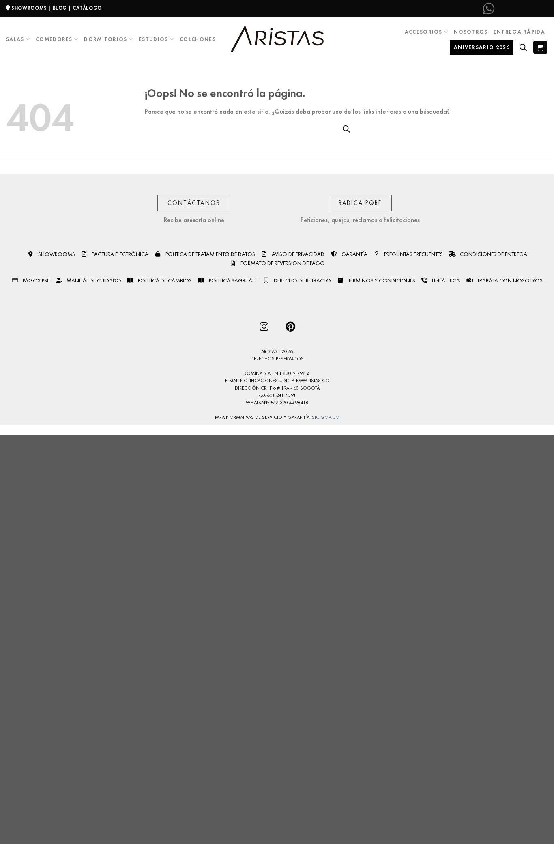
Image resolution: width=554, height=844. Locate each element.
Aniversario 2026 (481, 47)
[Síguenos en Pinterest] (528, 8)
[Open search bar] (523, 47)
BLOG (60, 8)
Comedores (54, 39)
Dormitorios (105, 39)
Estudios (153, 39)
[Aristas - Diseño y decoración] (277, 39)
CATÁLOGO (87, 8)
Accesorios (423, 31)
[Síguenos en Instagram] (515, 8)
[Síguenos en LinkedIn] (541, 8)
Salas (15, 39)
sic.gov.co (325, 417)
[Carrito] (540, 47)
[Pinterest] (290, 326)
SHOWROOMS (29, 8)
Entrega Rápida (519, 31)
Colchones (198, 39)
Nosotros (470, 31)
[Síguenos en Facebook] (502, 8)
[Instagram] (264, 326)
